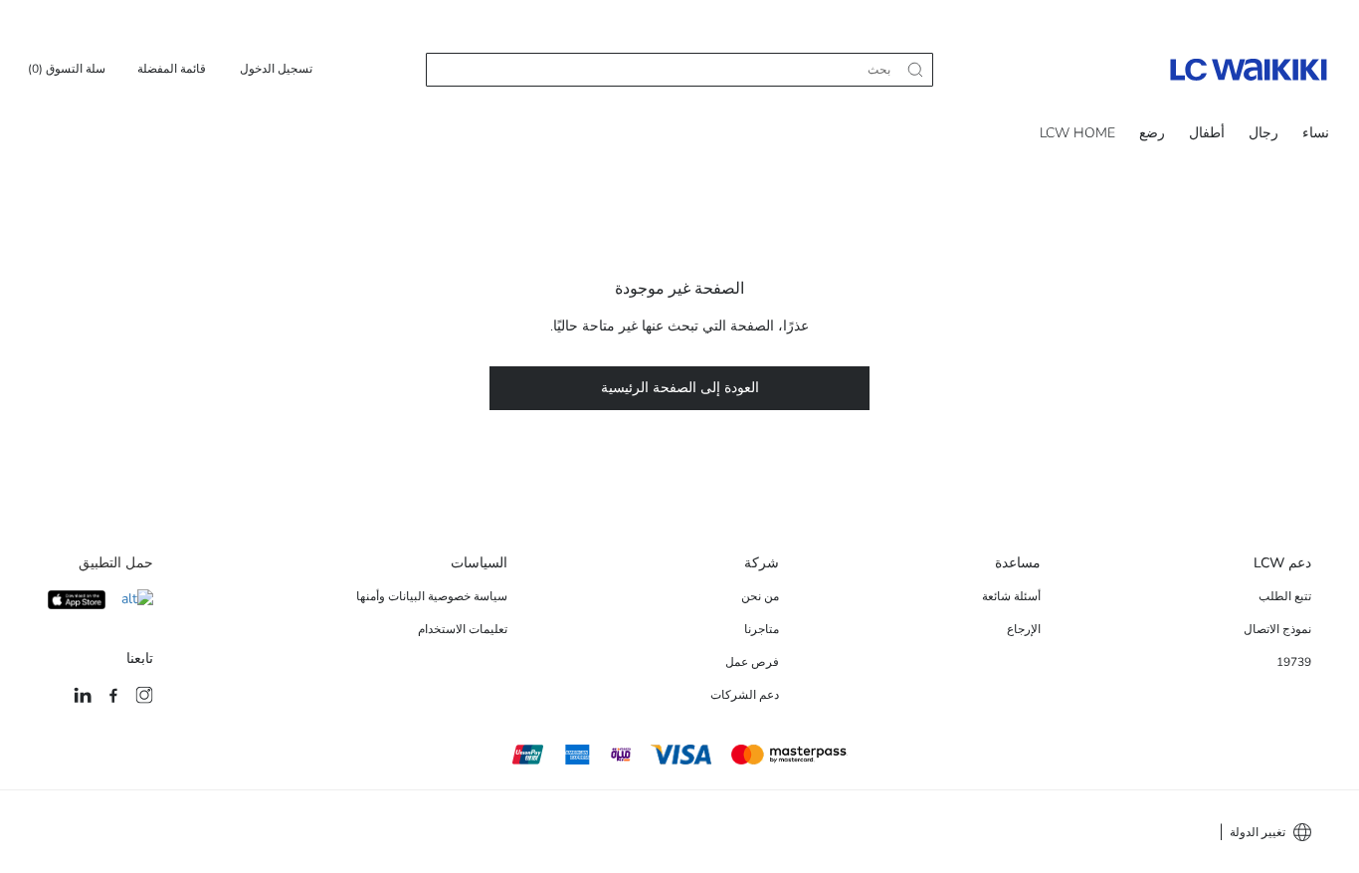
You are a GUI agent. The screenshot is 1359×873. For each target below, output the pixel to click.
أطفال (1207, 132)
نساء (1315, 132)
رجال (1263, 132)
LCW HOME (1077, 132)
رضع (1152, 132)
